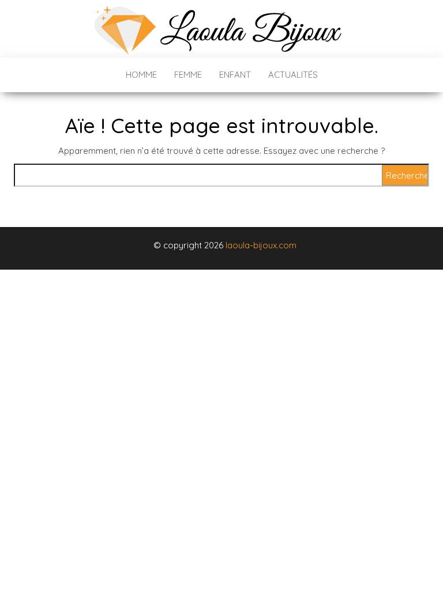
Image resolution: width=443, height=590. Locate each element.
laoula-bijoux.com (261, 245)
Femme (188, 74)
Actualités (293, 74)
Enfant (235, 74)
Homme (141, 74)
